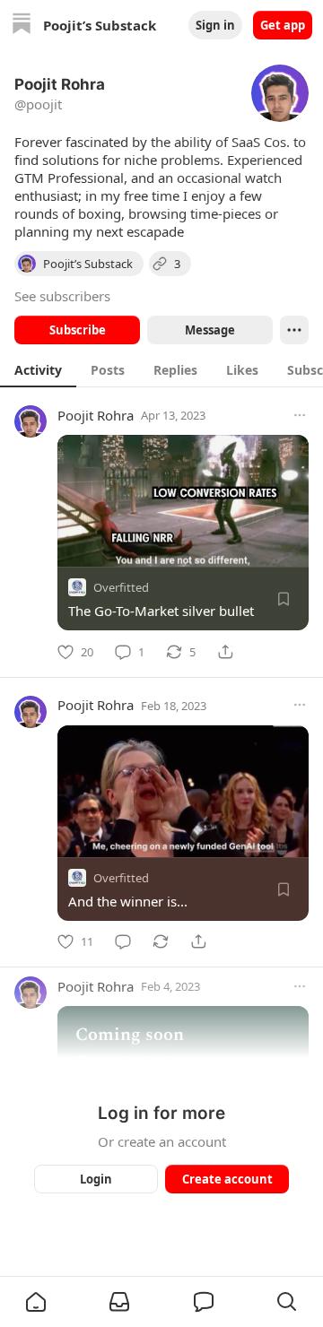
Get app (282, 25)
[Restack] (160, 941)
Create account (227, 1179)
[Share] (225, 651)
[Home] (21, 26)
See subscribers (62, 296)
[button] (36, 1302)
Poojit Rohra (95, 415)
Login (96, 1179)
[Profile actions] (294, 330)
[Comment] (123, 941)
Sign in (215, 25)
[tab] (38, 369)
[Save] (283, 599)
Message (210, 330)
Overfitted (121, 587)
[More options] (299, 415)
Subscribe (77, 330)
